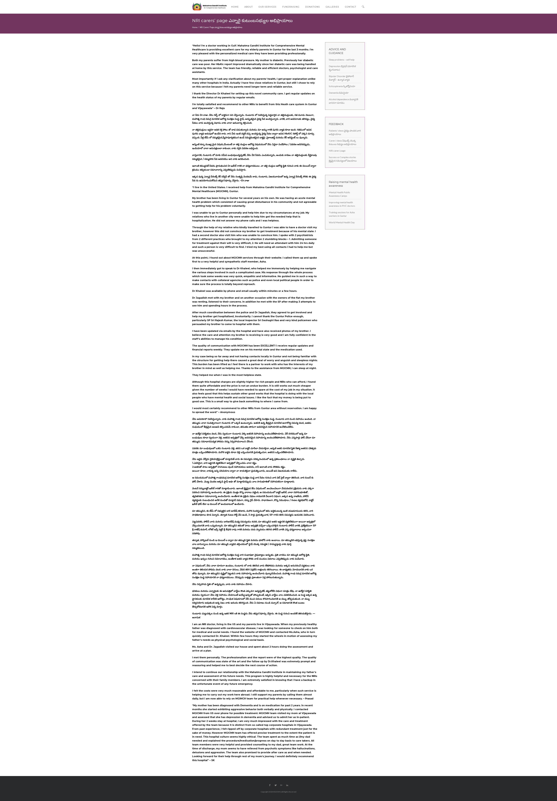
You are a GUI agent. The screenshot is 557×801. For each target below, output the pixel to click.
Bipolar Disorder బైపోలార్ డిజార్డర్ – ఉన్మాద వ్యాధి (341, 78)
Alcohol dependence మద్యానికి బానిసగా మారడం (343, 101)
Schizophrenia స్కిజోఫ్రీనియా (342, 86)
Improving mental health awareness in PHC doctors (342, 204)
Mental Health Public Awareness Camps (339, 194)
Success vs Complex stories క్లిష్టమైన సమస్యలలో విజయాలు (343, 159)
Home (194, 27)
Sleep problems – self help (342, 59)
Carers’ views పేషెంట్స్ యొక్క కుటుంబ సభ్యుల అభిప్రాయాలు (342, 142)
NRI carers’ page (337, 150)
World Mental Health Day (342, 222)
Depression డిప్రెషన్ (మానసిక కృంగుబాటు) (342, 68)
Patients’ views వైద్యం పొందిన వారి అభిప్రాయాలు (345, 132)
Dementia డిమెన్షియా (339, 92)
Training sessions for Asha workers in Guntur (342, 214)
